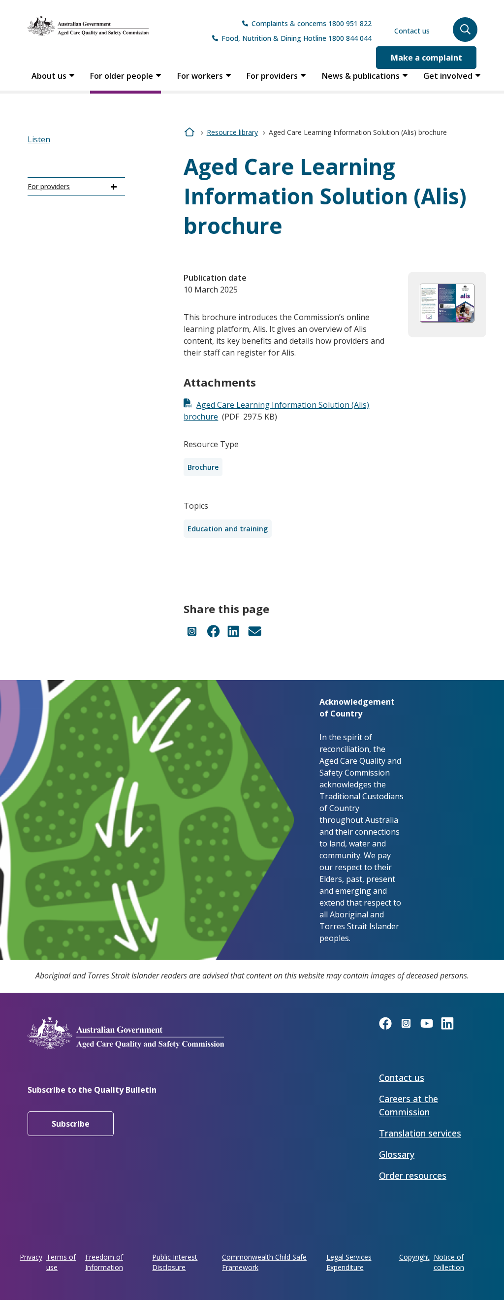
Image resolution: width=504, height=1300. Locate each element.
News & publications (361, 75)
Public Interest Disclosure (174, 1262)
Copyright (414, 1257)
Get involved (447, 75)
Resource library (232, 132)
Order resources (412, 1175)
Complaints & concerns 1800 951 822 (312, 23)
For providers (272, 75)
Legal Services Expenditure (349, 1262)
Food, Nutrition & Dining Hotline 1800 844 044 (296, 38)
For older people (121, 75)
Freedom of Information (104, 1262)
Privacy (31, 1257)
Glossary (396, 1154)
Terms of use (61, 1262)
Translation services (420, 1133)
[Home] (88, 26)
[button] (465, 29)
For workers (200, 75)
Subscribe (71, 1123)
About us (49, 75)
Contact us (412, 30)
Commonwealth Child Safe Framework (264, 1262)
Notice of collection (449, 1262)
